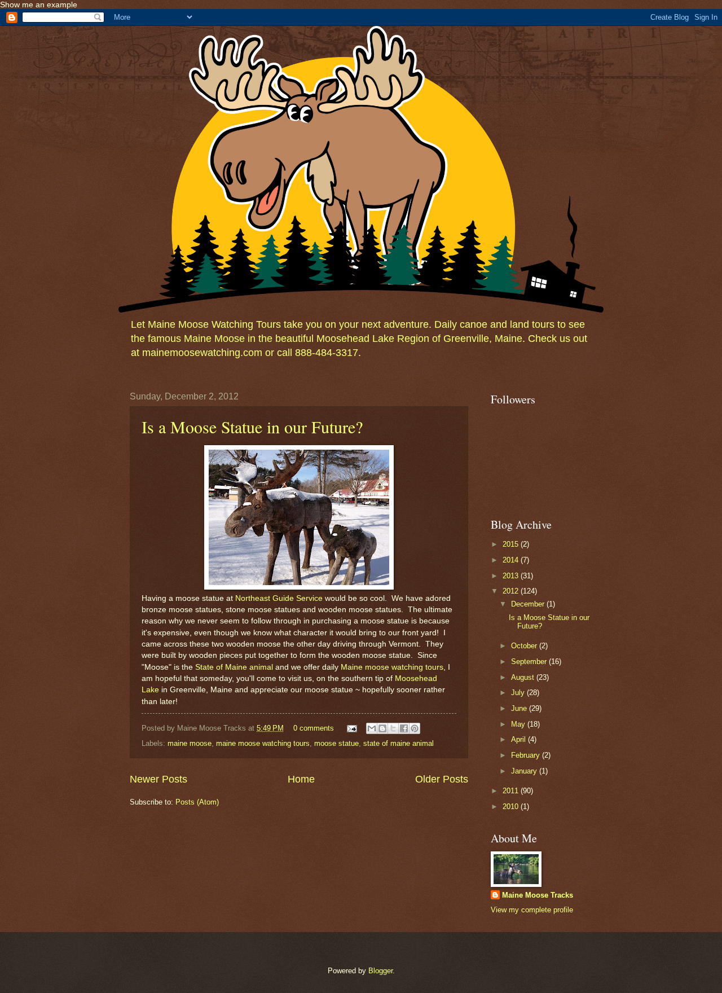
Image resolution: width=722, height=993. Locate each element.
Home (301, 779)
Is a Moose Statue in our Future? (252, 426)
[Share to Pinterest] (414, 728)
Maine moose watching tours (392, 667)
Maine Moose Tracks (537, 895)
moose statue (336, 743)
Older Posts (441, 779)
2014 (512, 560)
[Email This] (371, 728)
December (529, 604)
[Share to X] (393, 728)
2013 (512, 576)
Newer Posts (158, 779)
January (525, 771)
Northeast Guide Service (279, 598)
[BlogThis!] (382, 728)
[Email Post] (351, 728)
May (519, 724)
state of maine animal (398, 743)
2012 (512, 591)
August (523, 677)
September (530, 661)
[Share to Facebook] (404, 728)
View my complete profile (532, 910)
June (520, 708)
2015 (512, 544)
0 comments (313, 728)
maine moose (190, 743)
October (525, 646)
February (526, 755)
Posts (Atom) (197, 802)
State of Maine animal (234, 667)
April (519, 739)
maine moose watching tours (263, 743)
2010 (512, 806)
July (519, 692)
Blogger (380, 970)
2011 (512, 791)
